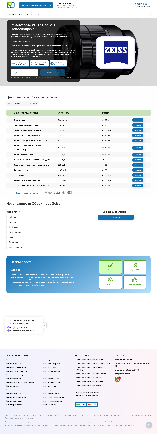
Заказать (138, 120)
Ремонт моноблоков (49, 386)
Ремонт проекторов (14, 405)
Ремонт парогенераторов (16, 367)
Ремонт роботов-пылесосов (17, 371)
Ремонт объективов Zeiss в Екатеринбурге (92, 374)
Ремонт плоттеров (13, 394)
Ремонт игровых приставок (52, 364)
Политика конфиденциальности (87, 392)
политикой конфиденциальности (51, 77)
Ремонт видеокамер (49, 360)
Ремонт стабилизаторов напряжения (20, 382)
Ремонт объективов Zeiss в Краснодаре (91, 359)
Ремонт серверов (13, 386)
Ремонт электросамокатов (52, 401)
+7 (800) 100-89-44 (141, 4)
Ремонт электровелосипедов (53, 397)
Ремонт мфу (11, 390)
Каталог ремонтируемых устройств (36, 5)
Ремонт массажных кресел (16, 375)
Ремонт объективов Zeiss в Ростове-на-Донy (93, 363)
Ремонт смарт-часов (14, 364)
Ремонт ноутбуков (49, 367)
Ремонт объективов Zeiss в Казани (89, 377)
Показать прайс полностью (27, 193)
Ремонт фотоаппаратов (51, 371)
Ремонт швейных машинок (51, 394)
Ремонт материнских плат (51, 382)
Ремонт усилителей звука (16, 397)
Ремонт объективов (49, 375)
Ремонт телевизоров (14, 401)
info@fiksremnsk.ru (123, 374)
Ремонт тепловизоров (50, 405)
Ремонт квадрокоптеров (51, 379)
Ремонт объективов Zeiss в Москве (89, 381)
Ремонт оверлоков (49, 390)
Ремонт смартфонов (14, 360)
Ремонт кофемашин (13, 379)
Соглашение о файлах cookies (86, 396)
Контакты (119, 355)
